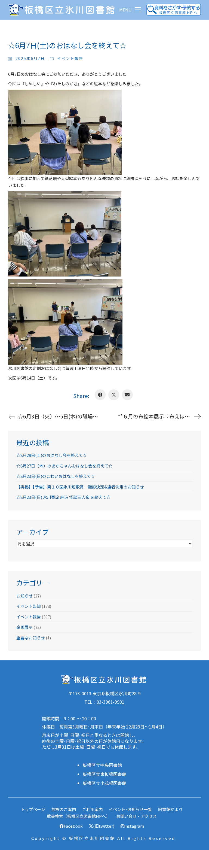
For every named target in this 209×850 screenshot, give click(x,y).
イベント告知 (28, 606)
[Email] (127, 394)
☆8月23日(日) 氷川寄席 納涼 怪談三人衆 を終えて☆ (63, 497)
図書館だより (170, 809)
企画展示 (24, 627)
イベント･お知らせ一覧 (130, 809)
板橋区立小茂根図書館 (104, 783)
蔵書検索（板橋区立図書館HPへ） (78, 816)
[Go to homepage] (62, 10)
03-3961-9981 (110, 702)
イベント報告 (70, 58)
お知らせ (24, 596)
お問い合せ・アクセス (136, 816)
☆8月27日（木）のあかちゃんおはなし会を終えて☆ (64, 466)
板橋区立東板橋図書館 (104, 774)
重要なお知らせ (30, 637)
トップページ (33, 809)
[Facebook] (100, 394)
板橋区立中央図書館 (102, 765)
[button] (130, 10)
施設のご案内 (63, 809)
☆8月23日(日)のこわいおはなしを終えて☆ (55, 476)
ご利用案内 (92, 809)
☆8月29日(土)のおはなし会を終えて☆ (51, 455)
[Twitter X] (113, 394)
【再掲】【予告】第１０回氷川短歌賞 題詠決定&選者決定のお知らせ (80, 487)
